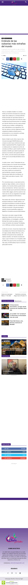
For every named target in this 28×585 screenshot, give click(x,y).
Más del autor (18, 301)
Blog (6, 36)
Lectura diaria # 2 (8, 371)
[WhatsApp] (18, 58)
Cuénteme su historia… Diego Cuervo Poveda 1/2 (20, 295)
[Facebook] (7, 58)
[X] (11, 58)
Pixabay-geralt (8, 279)
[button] (2, 2)
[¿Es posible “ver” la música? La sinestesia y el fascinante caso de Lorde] (5, 315)
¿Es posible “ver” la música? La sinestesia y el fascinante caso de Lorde (18, 315)
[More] (21, 58)
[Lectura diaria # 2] (14, 367)
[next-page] (5, 328)
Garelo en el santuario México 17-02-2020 (6, 295)
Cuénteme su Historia (4, 324)
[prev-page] (2, 328)
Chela (4, 55)
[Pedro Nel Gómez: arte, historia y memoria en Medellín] (5, 322)
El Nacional (9, 280)
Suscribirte (22, 458)
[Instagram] (12, 573)
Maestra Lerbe (6, 373)
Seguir (24, 451)
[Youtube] (20, 573)
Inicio (2, 36)
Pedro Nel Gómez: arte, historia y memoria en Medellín (16, 322)
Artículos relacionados (7, 301)
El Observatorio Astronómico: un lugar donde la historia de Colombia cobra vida (14, 350)
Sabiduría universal (8, 38)
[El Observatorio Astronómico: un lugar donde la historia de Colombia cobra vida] (5, 306)
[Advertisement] (14, 20)
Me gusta (23, 448)
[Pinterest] (14, 58)
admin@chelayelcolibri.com (17, 563)
